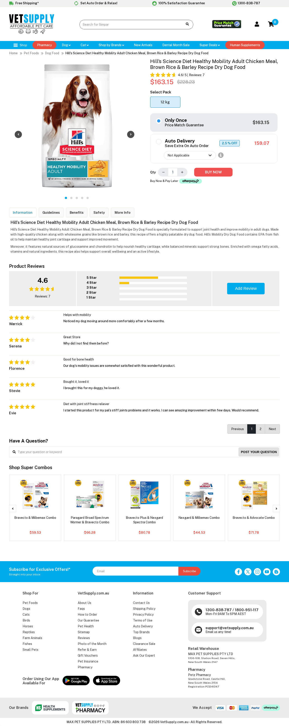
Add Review (246, 288)
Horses (28, 626)
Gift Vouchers (88, 655)
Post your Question (259, 452)
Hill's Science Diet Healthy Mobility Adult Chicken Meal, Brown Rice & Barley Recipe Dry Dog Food (136, 53)
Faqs (81, 608)
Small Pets (30, 649)
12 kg (165, 102)
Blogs (137, 638)
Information (23, 212)
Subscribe (189, 571)
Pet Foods (31, 53)
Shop (23, 45)
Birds (26, 620)
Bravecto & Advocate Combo (254, 518)
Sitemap (84, 632)
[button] (66, 198)
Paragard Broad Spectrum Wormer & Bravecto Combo (89, 520)
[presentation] (18, 134)
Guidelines (51, 212)
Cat (84, 45)
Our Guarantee (88, 620)
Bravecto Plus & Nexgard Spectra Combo (144, 520)
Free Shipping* (27, 3)
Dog (65, 45)
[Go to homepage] (31, 32)
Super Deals (209, 45)
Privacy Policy (143, 614)
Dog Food (52, 53)
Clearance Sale (144, 644)
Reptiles (29, 632)
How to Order (87, 614)
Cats (26, 614)
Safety (99, 212)
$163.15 (261, 122)
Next (272, 429)
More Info (123, 212)
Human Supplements (245, 45)
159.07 (261, 143)
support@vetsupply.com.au (229, 628)
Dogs (26, 608)
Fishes (27, 644)
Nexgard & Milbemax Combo (199, 518)
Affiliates (140, 649)
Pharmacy (44, 45)
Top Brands (141, 632)
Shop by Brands (110, 45)
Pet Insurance (88, 661)
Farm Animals (32, 638)
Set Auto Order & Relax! (98, 3)
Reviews (84, 638)
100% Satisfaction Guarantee (181, 3)
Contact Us (141, 603)
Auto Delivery (143, 626)
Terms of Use (142, 620)
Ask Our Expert (144, 655)
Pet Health (86, 626)
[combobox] (128, 24)
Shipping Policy (144, 608)
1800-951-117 (247, 610)
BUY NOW (213, 172)
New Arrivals (143, 45)
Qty (153, 172)
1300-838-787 (249, 3)
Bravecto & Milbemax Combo (35, 518)
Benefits (77, 212)
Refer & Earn (87, 649)
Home (13, 53)
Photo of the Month (92, 644)
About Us (84, 603)
